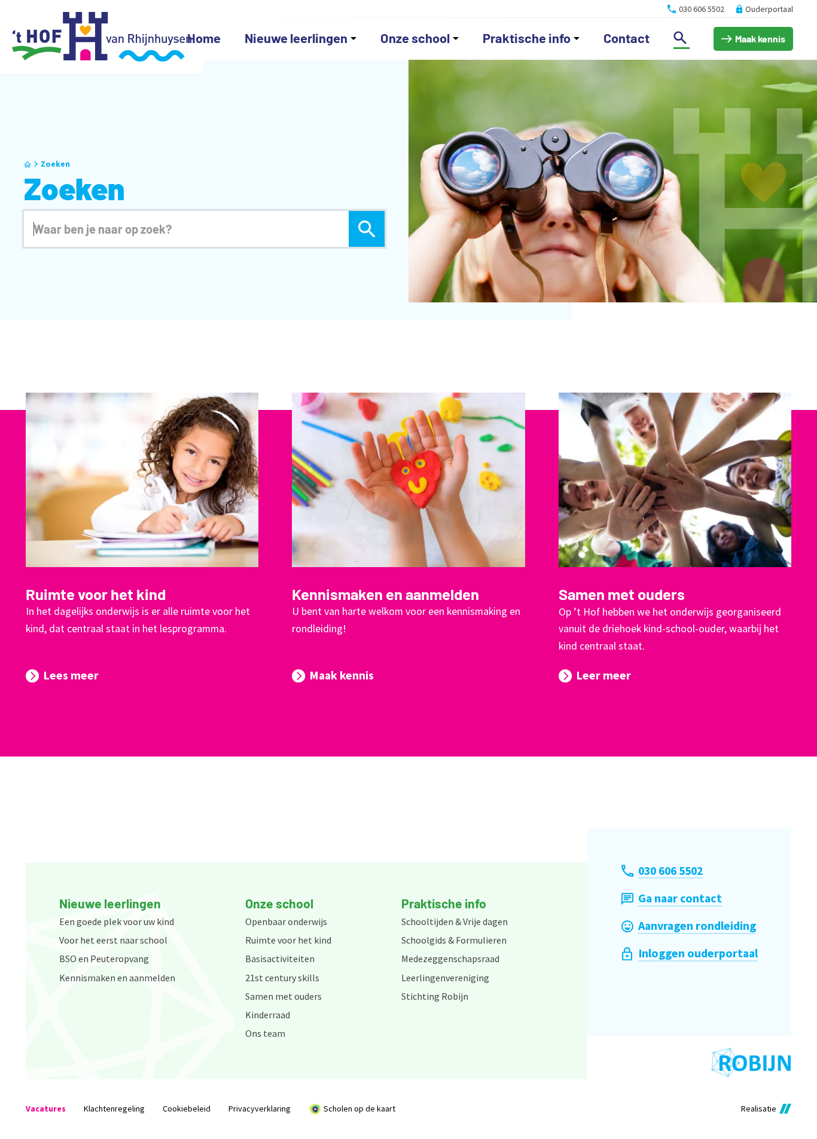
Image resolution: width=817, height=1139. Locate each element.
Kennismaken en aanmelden (385, 593)
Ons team (265, 1033)
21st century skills (282, 978)
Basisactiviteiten (280, 959)
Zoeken (55, 163)
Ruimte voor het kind (96, 593)
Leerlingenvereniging (445, 978)
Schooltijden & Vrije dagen (454, 921)
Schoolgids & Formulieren (454, 940)
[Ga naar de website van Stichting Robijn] (751, 1062)
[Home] (101, 37)
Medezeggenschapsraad (450, 959)
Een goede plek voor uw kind (116, 921)
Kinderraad (267, 1015)
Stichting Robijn (434, 996)
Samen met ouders (622, 593)
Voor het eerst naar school (113, 940)
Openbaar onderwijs (286, 921)
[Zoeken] (367, 229)
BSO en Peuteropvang (104, 959)
